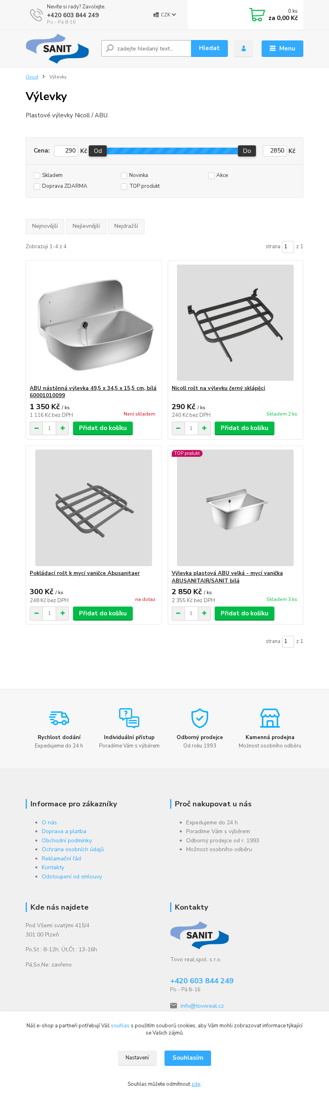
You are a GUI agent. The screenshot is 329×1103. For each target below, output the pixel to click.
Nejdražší (126, 226)
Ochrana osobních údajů (73, 849)
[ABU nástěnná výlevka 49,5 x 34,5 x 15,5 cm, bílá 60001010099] (93, 323)
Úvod (32, 77)
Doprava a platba (64, 831)
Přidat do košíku (103, 428)
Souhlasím (188, 1058)
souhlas (120, 1025)
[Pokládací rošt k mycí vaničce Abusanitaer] (93, 508)
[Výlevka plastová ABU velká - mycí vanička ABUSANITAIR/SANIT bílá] (235, 508)
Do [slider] (247, 151)
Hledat (209, 48)
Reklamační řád (61, 858)
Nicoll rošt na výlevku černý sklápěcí (218, 388)
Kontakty (53, 867)
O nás (49, 822)
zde (195, 1084)
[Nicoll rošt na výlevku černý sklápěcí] (235, 323)
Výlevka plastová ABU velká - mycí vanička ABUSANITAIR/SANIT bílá (227, 577)
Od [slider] (98, 151)
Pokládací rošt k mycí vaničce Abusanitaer (85, 573)
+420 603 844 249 (73, 15)
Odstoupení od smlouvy (72, 876)
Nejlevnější (86, 226)
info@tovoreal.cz (202, 1006)
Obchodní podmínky (67, 840)
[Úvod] (60, 49)
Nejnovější (45, 226)
